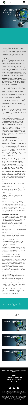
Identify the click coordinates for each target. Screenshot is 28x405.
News (17, 300)
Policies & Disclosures (14, 379)
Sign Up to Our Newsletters (14, 377)
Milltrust (15, 304)
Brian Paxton (10, 303)
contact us (14, 381)
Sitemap (14, 375)
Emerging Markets (19, 303)
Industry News (7, 304)
